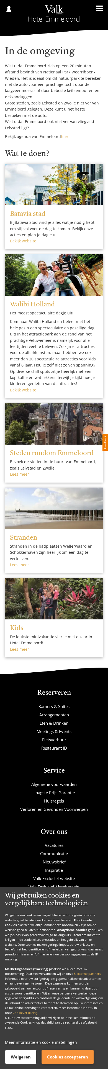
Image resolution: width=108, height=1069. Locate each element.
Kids (16, 628)
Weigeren (21, 1057)
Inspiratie (54, 870)
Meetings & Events (54, 731)
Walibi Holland (32, 304)
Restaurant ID (54, 748)
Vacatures (54, 845)
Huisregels (54, 801)
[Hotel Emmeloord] (54, 13)
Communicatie (54, 853)
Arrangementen (54, 714)
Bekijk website (23, 240)
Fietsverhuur (54, 739)
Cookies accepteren (67, 1057)
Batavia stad (27, 214)
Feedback (105, 442)
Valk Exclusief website (54, 878)
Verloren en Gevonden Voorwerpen (54, 809)
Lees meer (19, 474)
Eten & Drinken (54, 723)
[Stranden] (54, 508)
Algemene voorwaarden (54, 784)
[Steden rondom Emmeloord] (54, 424)
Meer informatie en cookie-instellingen (41, 1042)
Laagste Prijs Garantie (54, 792)
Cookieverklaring (25, 1013)
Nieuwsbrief (54, 862)
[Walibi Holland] (54, 275)
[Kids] (54, 598)
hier (64, 136)
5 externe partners (87, 973)
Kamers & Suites (54, 706)
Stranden (23, 538)
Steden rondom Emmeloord (52, 453)
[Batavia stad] (54, 184)
